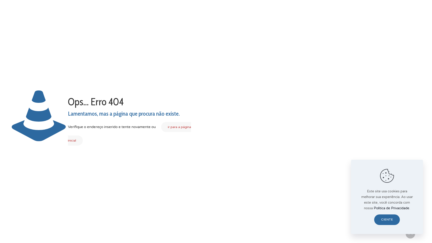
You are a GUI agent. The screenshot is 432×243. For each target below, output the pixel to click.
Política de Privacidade (391, 208)
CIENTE (387, 219)
